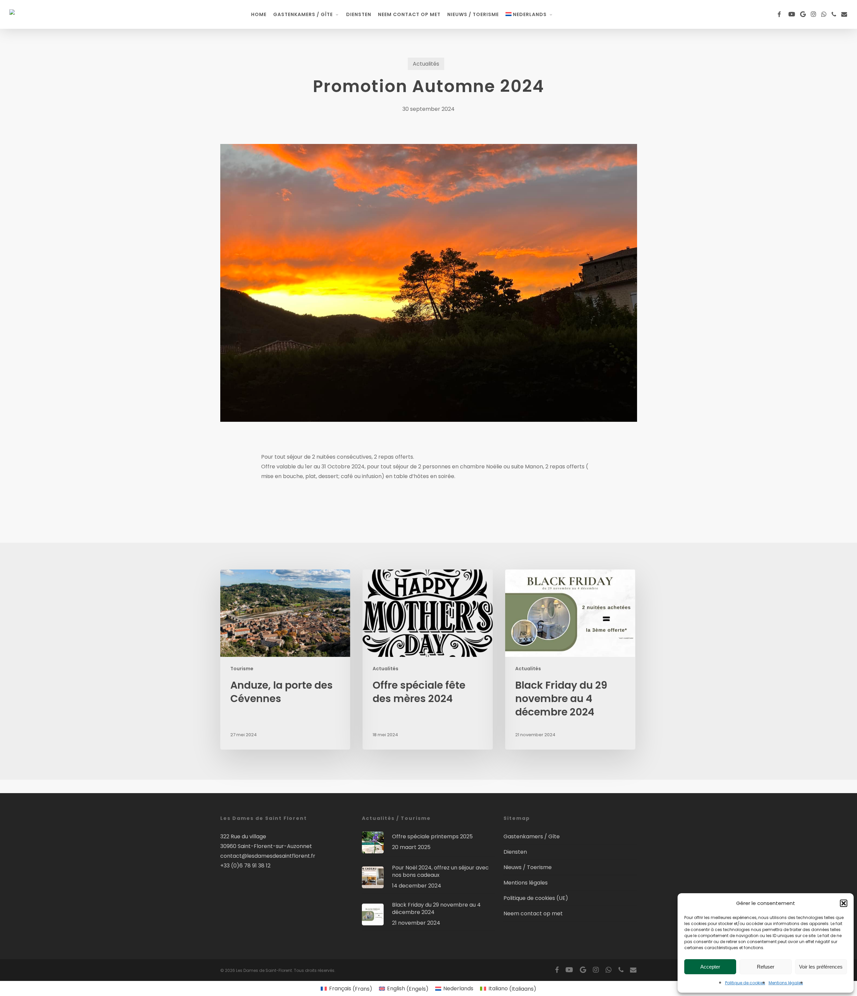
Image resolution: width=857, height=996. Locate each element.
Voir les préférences (821, 967)
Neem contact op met (533, 913)
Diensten (515, 852)
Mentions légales (786, 983)
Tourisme (241, 669)
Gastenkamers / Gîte (531, 836)
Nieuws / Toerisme (527, 867)
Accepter (710, 967)
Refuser (765, 967)
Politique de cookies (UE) (535, 898)
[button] (843, 903)
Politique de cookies (745, 983)
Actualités (426, 64)
